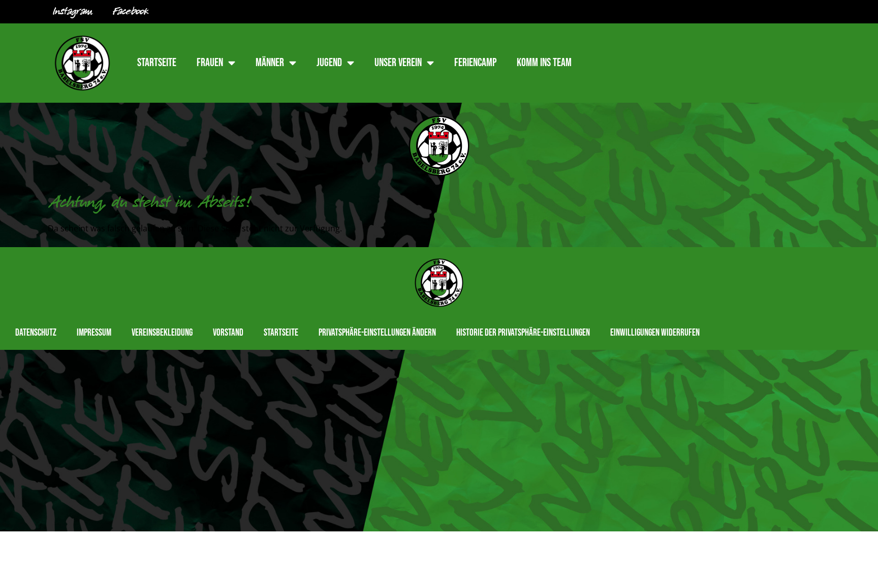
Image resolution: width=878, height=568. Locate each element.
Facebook (130, 11)
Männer (270, 63)
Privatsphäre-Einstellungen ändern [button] (377, 333)
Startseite (156, 63)
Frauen (210, 63)
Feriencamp (475, 63)
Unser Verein (398, 63)
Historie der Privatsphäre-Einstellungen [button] (523, 333)
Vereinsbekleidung (162, 333)
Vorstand (228, 333)
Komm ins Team (544, 63)
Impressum (94, 333)
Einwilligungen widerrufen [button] (655, 333)
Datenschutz (35, 333)
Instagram (72, 11)
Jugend (329, 63)
